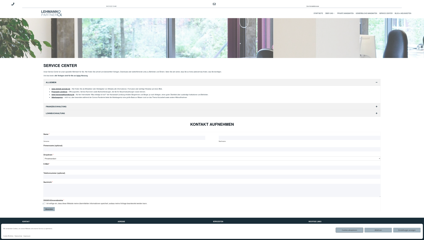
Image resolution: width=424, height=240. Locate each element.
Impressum (26, 236)
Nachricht (48, 182)
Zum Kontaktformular (313, 6)
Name (46, 134)
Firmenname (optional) (53, 145)
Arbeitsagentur (57, 97)
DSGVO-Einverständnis (54, 200)
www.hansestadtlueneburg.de (63, 94)
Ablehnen (378, 230)
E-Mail (47, 164)
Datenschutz (18, 236)
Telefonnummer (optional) (54, 173)
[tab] (212, 82)
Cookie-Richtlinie (8, 236)
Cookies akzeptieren (349, 230)
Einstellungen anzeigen (407, 230)
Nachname (222, 141)
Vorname (46, 141)
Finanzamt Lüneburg (59, 92)
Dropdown (48, 155)
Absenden (49, 209)
